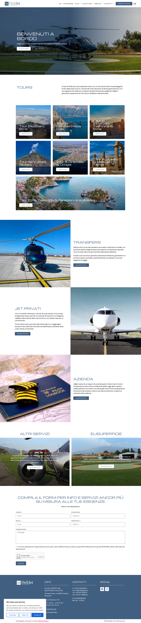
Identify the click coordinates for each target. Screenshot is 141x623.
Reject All (25, 615)
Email (18, 521)
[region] (25, 609)
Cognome (75, 512)
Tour (77, 3)
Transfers (68, 3)
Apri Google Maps (51, 612)
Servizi (98, 3)
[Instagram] (107, 589)
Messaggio (21, 529)
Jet (60, 3)
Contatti (108, 3)
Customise (12, 615)
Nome (18, 512)
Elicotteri (87, 3)
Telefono (75, 521)
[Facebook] (102, 589)
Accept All (37, 615)
